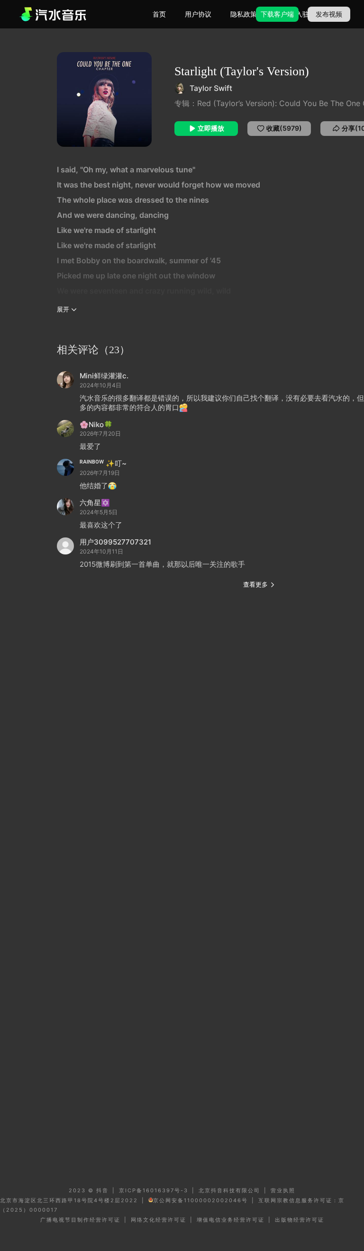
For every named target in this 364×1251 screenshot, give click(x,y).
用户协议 (198, 14)
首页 (159, 14)
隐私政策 (243, 14)
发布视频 (329, 14)
